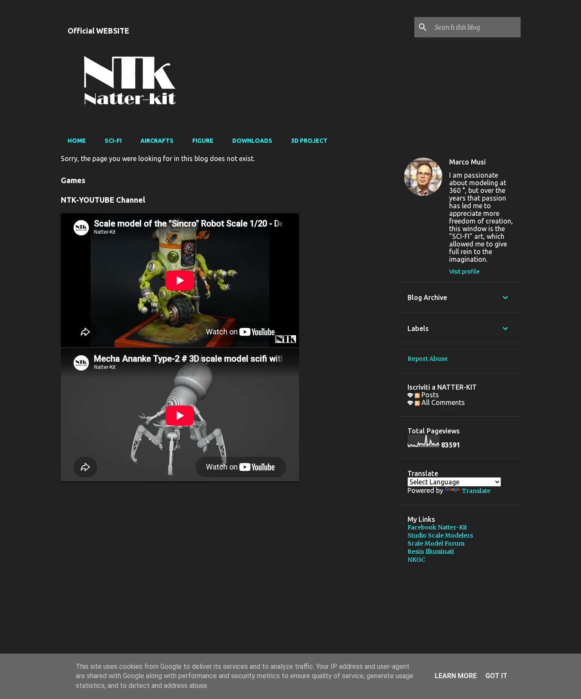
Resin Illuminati (430, 551)
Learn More (456, 676)
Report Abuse (427, 358)
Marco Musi (467, 162)
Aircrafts (157, 140)
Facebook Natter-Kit (437, 527)
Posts (429, 395)
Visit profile (464, 271)
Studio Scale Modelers (440, 535)
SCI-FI (113, 140)
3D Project (309, 140)
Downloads (252, 140)
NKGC (416, 559)
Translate (476, 491)
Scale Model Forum (435, 543)
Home (77, 140)
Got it (496, 676)
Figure (203, 140)
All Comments (442, 402)
